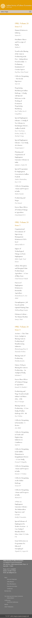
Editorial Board (10, 598)
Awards (6, 604)
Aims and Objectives (12, 579)
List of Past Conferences (12, 602)
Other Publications (8, 607)
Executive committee (12, 586)
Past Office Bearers (11, 584)
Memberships (7, 591)
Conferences (7, 600)
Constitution (10, 588)
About (5, 577)
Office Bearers (10, 581)
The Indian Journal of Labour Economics (13, 596)
